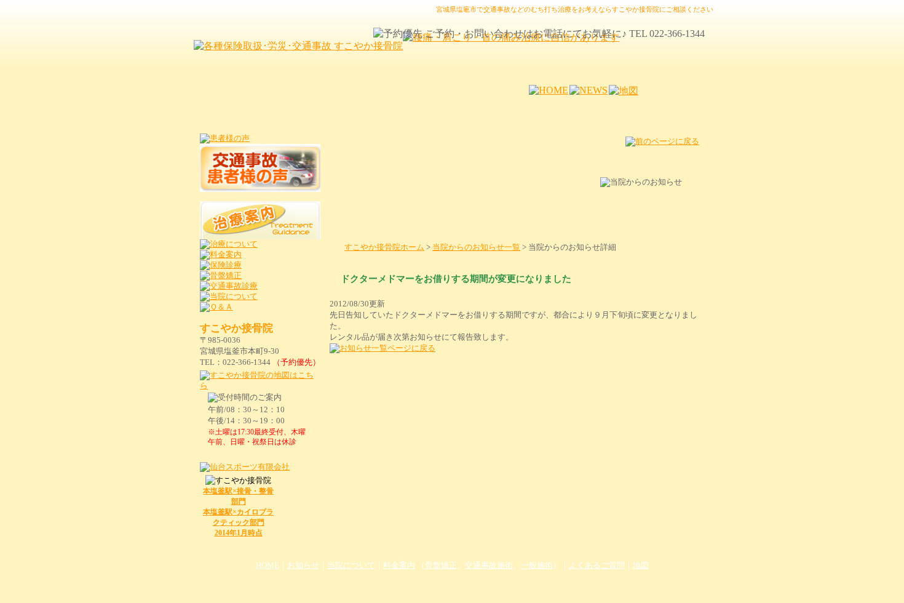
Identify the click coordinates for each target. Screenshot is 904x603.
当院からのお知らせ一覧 (476, 247)
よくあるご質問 (597, 565)
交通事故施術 (489, 565)
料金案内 (399, 565)
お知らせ (303, 565)
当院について (351, 565)
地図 (641, 565)
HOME (267, 565)
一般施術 (537, 565)
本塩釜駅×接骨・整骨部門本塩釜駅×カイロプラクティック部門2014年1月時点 (238, 512)
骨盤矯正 (441, 565)
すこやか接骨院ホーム (384, 247)
